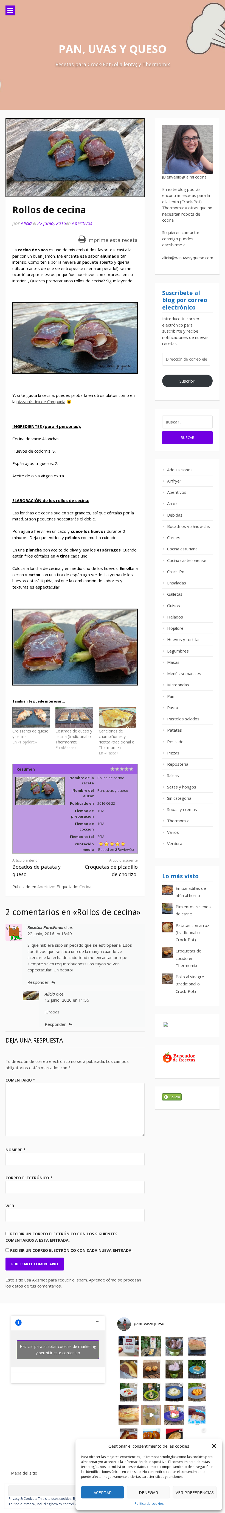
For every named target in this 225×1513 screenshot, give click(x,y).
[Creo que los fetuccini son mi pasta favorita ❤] (174, 1392)
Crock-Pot (176, 571)
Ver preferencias (195, 1492)
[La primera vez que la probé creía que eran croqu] (129, 1438)
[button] (214, 1446)
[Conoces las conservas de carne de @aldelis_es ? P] (174, 1415)
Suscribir (187, 381)
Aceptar (103, 1492)
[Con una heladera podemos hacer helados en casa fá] (174, 1346)
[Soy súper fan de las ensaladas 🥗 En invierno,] (151, 1392)
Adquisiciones (180, 469)
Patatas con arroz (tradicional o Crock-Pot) (192, 933)
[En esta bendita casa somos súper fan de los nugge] (151, 1415)
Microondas (178, 684)
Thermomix (178, 820)
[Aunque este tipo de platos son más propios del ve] (197, 1438)
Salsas (173, 775)
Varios (173, 832)
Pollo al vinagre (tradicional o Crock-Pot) (190, 984)
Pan (170, 696)
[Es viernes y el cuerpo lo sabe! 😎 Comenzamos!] (129, 1346)
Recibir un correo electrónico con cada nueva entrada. (71, 1250)
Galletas (174, 594)
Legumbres (178, 651)
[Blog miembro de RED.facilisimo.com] (165, 1026)
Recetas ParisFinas (45, 927)
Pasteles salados (183, 718)
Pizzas (173, 753)
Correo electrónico (28, 1177)
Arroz (172, 503)
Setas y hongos (181, 787)
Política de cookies (149, 1503)
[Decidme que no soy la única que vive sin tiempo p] (197, 1392)
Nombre (15, 1149)
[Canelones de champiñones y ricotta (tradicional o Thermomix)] (117, 717)
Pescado (175, 741)
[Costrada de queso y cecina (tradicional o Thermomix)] (74, 717)
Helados (175, 617)
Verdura (174, 843)
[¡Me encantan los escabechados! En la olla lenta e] (129, 1392)
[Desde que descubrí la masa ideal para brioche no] (151, 1438)
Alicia (26, 223)
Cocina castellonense (186, 560)
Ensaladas (176, 583)
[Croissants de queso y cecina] (31, 717)
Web (9, 1205)
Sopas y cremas (182, 809)
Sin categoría (179, 798)
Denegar (148, 1492)
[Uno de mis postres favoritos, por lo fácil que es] (197, 1369)
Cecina (85, 886)
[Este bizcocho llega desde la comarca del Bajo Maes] (197, 1346)
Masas (173, 662)
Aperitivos (82, 223)
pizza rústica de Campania (40, 401)
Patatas (174, 730)
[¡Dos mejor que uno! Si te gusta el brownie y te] (129, 1369)
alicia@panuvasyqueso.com (187, 257)
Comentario (20, 1080)
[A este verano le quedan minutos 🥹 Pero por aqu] (151, 1346)
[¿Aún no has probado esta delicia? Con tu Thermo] (174, 1369)
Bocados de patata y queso (36, 867)
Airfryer (174, 481)
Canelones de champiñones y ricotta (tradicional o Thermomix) (116, 739)
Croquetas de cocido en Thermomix (188, 958)
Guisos (173, 605)
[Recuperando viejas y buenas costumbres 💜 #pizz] (129, 1415)
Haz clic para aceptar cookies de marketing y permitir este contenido (58, 1349)
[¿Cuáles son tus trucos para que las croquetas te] (151, 1369)
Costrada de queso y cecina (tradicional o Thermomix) (73, 736)
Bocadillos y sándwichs (188, 526)
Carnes (173, 537)
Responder (38, 982)
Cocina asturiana (182, 548)
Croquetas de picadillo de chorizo (111, 867)
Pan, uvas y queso (112, 48)
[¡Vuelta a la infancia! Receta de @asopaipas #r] (197, 1415)
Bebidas (174, 515)
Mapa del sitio (24, 1473)
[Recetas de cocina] (179, 1061)
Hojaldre (175, 628)
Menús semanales (184, 673)
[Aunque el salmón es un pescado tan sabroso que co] (174, 1438)
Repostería (177, 764)
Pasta (172, 707)
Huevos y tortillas (184, 639)
